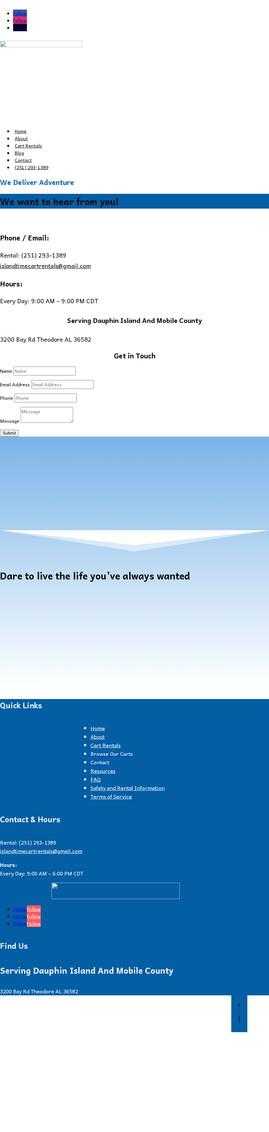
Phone (6, 397)
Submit (9, 433)
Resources (103, 770)
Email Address (15, 384)
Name (6, 370)
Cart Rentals (28, 145)
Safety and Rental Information (128, 787)
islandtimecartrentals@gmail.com (45, 265)
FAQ (96, 779)
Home (21, 131)
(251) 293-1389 (31, 167)
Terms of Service (111, 796)
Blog (19, 152)
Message (9, 420)
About (21, 138)
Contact (23, 160)
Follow (34, 909)
